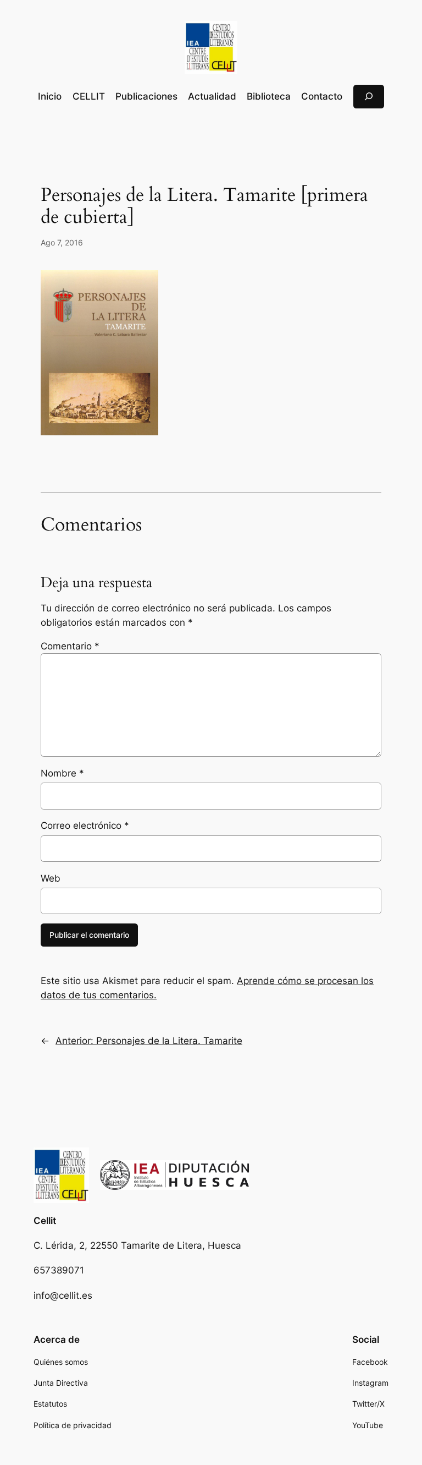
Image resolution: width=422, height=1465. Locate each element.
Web (50, 878)
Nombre (62, 773)
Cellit (45, 1220)
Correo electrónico (85, 825)
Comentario (70, 646)
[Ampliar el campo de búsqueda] (368, 96)
